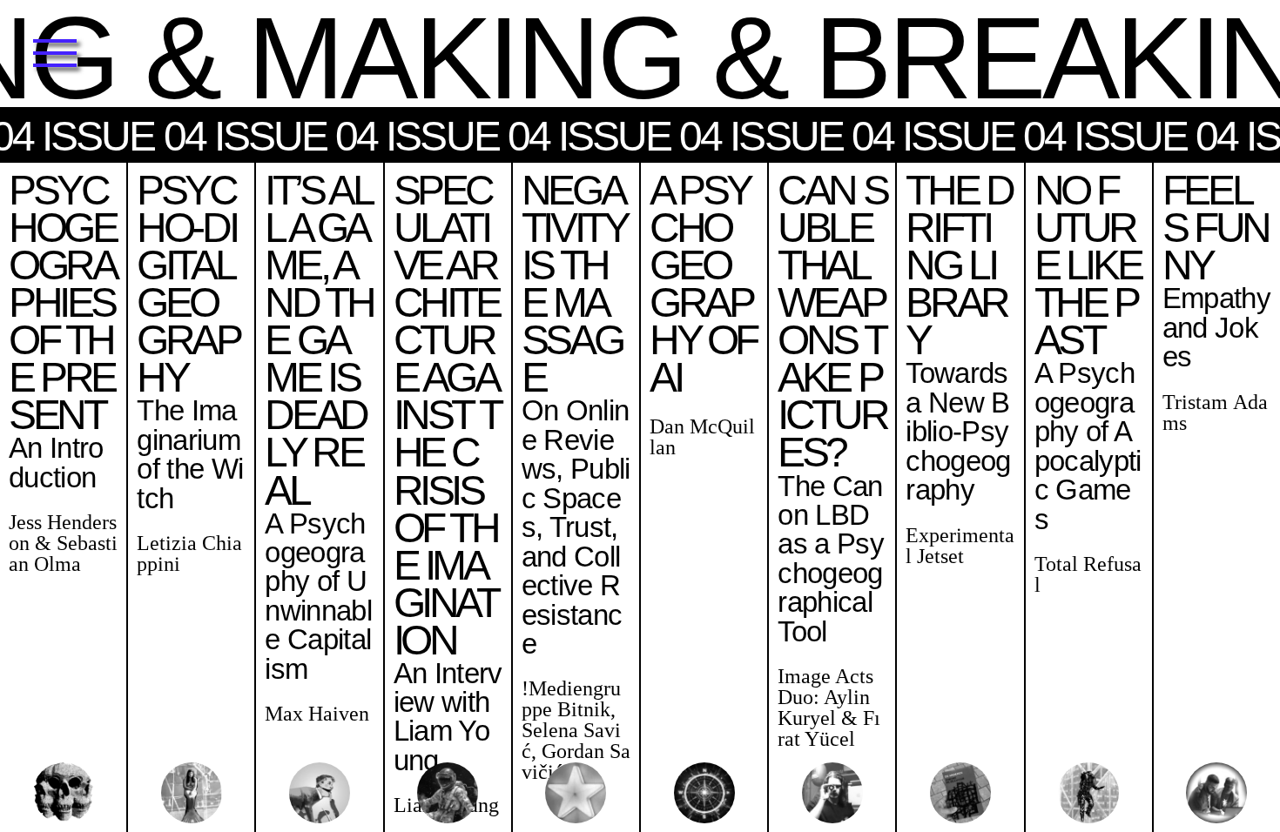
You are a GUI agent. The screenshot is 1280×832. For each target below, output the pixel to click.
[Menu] (54, 54)
